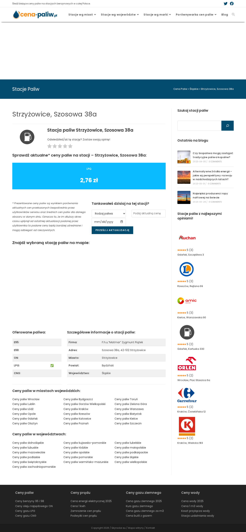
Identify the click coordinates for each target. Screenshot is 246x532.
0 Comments (215, 161)
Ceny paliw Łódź (22, 409)
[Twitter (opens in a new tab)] (226, 4)
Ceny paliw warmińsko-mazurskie (85, 462)
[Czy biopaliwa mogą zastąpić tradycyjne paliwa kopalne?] (183, 157)
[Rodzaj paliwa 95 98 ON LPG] (109, 213)
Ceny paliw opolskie (76, 452)
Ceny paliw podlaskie (26, 457)
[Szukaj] (227, 126)
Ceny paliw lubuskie (25, 448)
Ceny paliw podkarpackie (131, 452)
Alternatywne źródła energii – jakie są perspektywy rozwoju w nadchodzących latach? (212, 175)
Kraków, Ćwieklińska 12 (191, 411)
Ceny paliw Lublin (23, 404)
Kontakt (150, 528)
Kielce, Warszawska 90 (191, 317)
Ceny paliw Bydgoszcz (78, 399)
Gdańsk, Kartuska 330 (190, 349)
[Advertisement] (123, 51)
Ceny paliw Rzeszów (76, 414)
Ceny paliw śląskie (127, 457)
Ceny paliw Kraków (75, 409)
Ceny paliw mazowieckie (28, 452)
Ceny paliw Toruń (126, 399)
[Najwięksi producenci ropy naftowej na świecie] (183, 197)
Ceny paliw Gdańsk (25, 419)
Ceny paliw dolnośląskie (28, 443)
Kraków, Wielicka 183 (190, 443)
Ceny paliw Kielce (126, 419)
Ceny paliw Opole (24, 414)
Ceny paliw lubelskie (128, 443)
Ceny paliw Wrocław (25, 399)
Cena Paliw (180, 89)
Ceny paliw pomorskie (78, 457)
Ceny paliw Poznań (76, 423)
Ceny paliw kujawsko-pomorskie (84, 443)
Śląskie (194, 89)
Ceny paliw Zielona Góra (131, 404)
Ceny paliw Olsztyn (25, 423)
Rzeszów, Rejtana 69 (190, 286)
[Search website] (233, 14)
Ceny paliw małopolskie (130, 448)
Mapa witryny (136, 528)
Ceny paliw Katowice (77, 419)
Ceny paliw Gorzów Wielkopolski (84, 404)
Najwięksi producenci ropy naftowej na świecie (210, 195)
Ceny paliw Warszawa (129, 409)
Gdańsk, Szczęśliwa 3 (190, 255)
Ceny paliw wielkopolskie (131, 462)
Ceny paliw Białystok (128, 414)
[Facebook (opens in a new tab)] (231, 4)
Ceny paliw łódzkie (75, 448)
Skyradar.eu (118, 528)
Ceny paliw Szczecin (128, 423)
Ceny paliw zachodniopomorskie (34, 467)
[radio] (49, 147)
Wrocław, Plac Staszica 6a (193, 380)
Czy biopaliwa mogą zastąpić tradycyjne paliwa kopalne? (213, 155)
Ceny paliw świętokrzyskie (29, 462)
